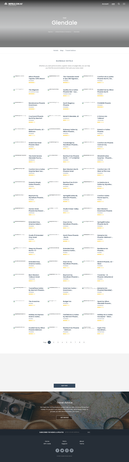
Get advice (64, 417)
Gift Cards (47, 444)
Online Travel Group (66, 456)
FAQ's (64, 441)
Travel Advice (70, 50)
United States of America (63, 32)
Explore (50, 32)
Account (105, 4)
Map (61, 50)
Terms (82, 444)
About (82, 441)
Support (64, 444)
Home (47, 441)
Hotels (55, 50)
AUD (113, 4)
